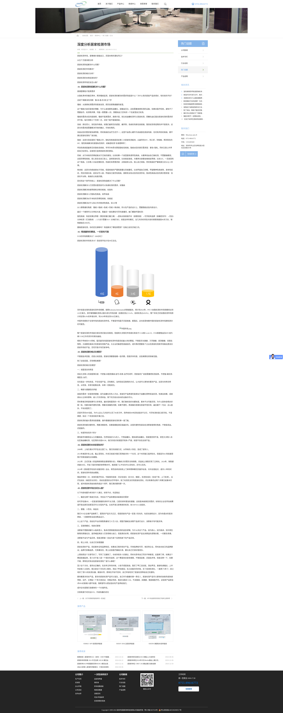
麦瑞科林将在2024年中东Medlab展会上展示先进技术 (144, 660)
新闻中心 (132, 4)
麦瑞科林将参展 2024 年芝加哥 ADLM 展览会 (92, 660)
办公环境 (78, 686)
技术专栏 (184, 57)
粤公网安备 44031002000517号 (171, 710)
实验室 (77, 682)
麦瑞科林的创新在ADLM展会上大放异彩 (141, 657)
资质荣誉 (143, 4)
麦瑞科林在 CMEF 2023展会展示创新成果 (141, 664)
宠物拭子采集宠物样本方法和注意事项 (197, 107)
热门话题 (105, 35)
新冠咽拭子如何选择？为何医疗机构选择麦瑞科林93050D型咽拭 (205, 101)
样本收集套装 (98, 686)
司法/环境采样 (99, 697)
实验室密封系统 (99, 701)
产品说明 (184, 76)
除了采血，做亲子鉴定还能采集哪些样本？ (198, 110)
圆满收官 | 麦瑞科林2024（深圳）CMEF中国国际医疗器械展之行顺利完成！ (94, 657)
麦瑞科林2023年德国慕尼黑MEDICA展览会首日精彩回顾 (94, 664)
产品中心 (120, 4)
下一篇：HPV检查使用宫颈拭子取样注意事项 (155, 598)
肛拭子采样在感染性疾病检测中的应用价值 (199, 119)
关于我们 (109, 4)
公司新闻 (184, 50)
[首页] (77, 35)
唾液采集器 (98, 690)
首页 (99, 4)
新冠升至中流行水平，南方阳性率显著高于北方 (200, 95)
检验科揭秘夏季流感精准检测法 (194, 104)
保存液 (96, 682)
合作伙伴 (78, 693)
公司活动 (78, 690)
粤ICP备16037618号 (151, 710)
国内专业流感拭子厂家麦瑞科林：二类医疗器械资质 (201, 113)
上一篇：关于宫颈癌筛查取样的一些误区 (92, 598)
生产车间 (78, 679)
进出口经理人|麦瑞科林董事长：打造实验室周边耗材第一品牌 (94, 667)
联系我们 (155, 4)
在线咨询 (189, 689)
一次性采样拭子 (101, 674)
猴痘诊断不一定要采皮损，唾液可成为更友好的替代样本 (203, 116)
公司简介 (79, 674)
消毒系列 (97, 693)
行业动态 (184, 63)
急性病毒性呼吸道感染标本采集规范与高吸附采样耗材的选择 (204, 91)
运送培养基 (98, 679)
